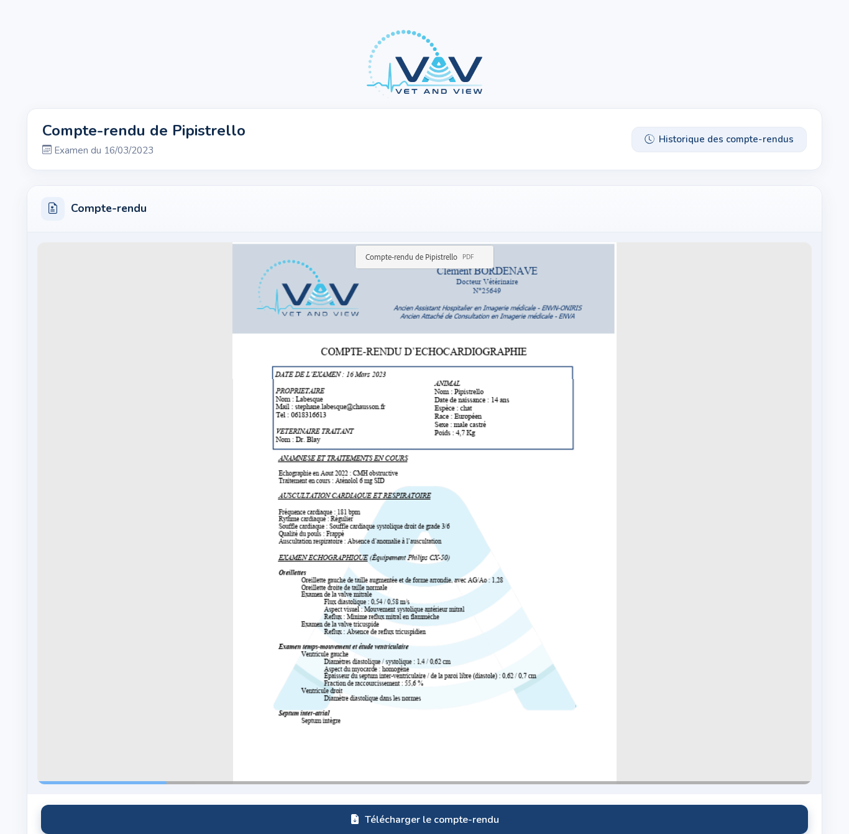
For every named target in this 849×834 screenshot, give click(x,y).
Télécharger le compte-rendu (432, 820)
